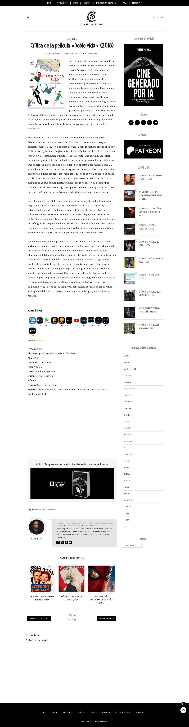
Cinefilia (92, 721)
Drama (126, 448)
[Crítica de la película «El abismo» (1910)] (71, 579)
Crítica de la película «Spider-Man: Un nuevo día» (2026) (101, 600)
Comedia (127, 415)
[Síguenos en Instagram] (143, 122)
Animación (128, 362)
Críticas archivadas (49, 510)
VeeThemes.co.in (104, 721)
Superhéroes (128, 500)
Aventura (127, 376)
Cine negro (128, 408)
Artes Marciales (130, 369)
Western (127, 520)
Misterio (127, 481)
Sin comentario (91, 53)
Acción (126, 356)
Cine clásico (128, 402)
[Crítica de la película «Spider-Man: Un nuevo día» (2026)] (101, 579)
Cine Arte (127, 395)
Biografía (127, 382)
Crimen (126, 421)
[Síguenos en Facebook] (131, 122)
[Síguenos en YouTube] (149, 122)
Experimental (129, 454)
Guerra (126, 467)
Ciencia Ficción (129, 389)
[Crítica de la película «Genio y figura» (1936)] (42, 579)
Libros (75, 3)
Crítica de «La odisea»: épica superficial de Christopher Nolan (150, 212)
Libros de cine (137, 3)
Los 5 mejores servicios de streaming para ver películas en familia (150, 195)
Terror (126, 513)
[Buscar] (28, 17)
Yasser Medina (54, 53)
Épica (126, 526)
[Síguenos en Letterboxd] (155, 122)
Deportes (127, 428)
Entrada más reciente (39, 618)
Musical (127, 487)
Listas (124, 3)
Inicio (49, 3)
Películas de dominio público (106, 3)
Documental (128, 441)
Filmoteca (87, 3)
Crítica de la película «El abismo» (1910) (71, 598)
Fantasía (127, 461)
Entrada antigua (106, 618)
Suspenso (127, 507)
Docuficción (128, 435)
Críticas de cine (62, 3)
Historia (127, 474)
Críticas (72, 39)
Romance (127, 494)
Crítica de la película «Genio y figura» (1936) (42, 598)
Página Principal (72, 619)
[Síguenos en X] (137, 122)
